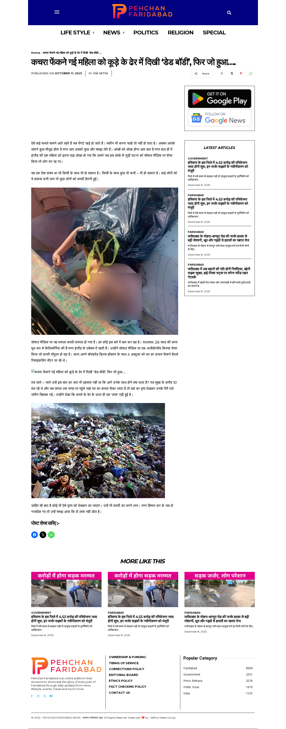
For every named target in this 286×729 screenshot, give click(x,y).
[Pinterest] (241, 73)
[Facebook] (222, 73)
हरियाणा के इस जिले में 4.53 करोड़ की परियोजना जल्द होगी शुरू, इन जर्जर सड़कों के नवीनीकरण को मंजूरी (218, 166)
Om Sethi (100, 73)
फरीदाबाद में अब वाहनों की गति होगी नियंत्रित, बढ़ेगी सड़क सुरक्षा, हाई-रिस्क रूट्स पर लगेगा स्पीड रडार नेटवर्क (219, 273)
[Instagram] (38, 696)
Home (35, 52)
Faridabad (196, 195)
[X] (231, 73)
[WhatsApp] (250, 73)
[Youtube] (51, 696)
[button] (229, 13)
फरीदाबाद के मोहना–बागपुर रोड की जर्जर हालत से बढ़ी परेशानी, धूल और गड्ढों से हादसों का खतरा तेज (218, 238)
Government (198, 158)
